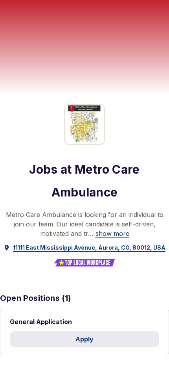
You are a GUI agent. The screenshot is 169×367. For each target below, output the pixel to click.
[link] (112, 233)
